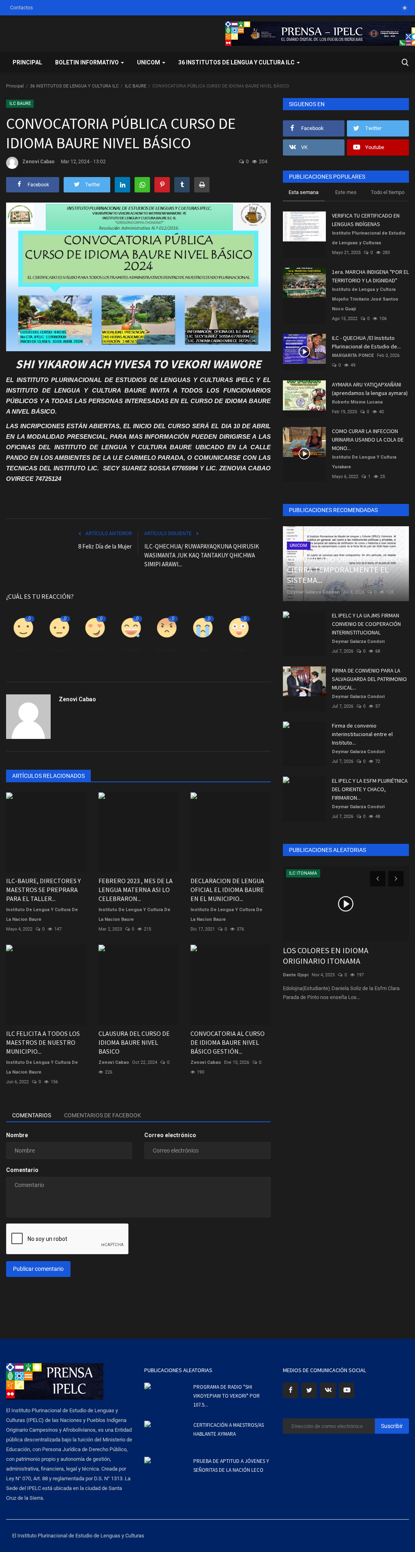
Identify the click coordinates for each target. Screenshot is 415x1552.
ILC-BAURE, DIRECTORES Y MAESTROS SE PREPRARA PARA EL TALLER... (43, 890)
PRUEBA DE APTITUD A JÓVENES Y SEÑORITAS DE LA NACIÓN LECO (231, 1465)
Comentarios (31, 1115)
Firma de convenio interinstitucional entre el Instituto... (362, 734)
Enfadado (167, 650)
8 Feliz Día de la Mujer (105, 546)
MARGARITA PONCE (353, 355)
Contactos (21, 8)
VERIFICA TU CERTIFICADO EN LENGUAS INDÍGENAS (366, 220)
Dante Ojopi (295, 975)
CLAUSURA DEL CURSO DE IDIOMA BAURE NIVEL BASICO (134, 1042)
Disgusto (59, 650)
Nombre (17, 1135)
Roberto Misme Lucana (357, 402)
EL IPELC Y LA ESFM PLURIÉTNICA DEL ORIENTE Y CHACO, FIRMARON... (370, 789)
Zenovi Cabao (38, 161)
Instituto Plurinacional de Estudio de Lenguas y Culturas (368, 238)
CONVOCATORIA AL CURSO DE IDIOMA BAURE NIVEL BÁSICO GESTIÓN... (227, 1042)
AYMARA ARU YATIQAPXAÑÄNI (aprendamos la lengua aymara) (370, 389)
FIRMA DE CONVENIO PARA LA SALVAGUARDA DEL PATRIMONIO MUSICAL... (369, 679)
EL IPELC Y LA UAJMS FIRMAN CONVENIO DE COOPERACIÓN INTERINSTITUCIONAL (366, 624)
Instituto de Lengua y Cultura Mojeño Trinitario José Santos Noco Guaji (365, 299)
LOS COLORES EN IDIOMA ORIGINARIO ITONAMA (325, 955)
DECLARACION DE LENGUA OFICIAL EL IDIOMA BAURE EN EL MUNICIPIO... (227, 890)
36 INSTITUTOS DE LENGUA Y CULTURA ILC (74, 86)
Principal (27, 62)
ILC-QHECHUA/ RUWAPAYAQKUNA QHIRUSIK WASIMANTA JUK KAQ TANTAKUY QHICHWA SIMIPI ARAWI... (201, 555)
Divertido (131, 650)
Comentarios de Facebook (102, 1115)
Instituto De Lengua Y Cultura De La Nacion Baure (42, 914)
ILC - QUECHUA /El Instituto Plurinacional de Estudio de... (366, 342)
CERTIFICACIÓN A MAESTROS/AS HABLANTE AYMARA (228, 1429)
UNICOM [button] (149, 62)
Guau (239, 650)
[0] (404, 8)
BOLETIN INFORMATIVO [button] (87, 62)
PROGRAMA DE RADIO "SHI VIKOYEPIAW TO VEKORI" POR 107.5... (226, 1395)
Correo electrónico (170, 1135)
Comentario (22, 1170)
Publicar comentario (38, 1269)
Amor (95, 650)
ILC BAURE (135, 86)
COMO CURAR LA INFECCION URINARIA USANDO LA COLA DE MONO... (368, 439)
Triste (203, 650)
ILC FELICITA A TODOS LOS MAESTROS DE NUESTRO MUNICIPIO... (43, 1042)
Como (23, 650)
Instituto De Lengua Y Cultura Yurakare (364, 462)
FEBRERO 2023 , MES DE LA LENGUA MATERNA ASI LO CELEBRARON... (135, 890)
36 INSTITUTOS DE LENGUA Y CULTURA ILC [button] (237, 62)
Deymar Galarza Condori (313, 592)
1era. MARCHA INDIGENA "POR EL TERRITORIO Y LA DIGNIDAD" (370, 276)
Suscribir (392, 1426)
